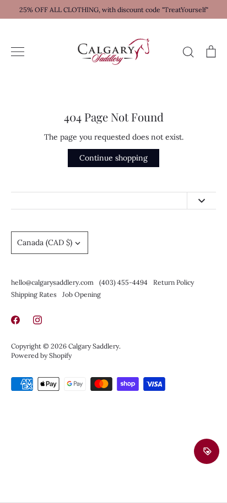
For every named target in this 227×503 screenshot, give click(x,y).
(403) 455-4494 (123, 282)
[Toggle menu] (18, 51)
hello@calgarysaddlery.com (52, 282)
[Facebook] (15, 320)
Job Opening (81, 294)
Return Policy (173, 282)
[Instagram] (37, 320)
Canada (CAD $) (44, 242)
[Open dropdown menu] (201, 200)
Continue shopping (113, 158)
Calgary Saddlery (93, 346)
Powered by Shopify (41, 355)
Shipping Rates (34, 294)
